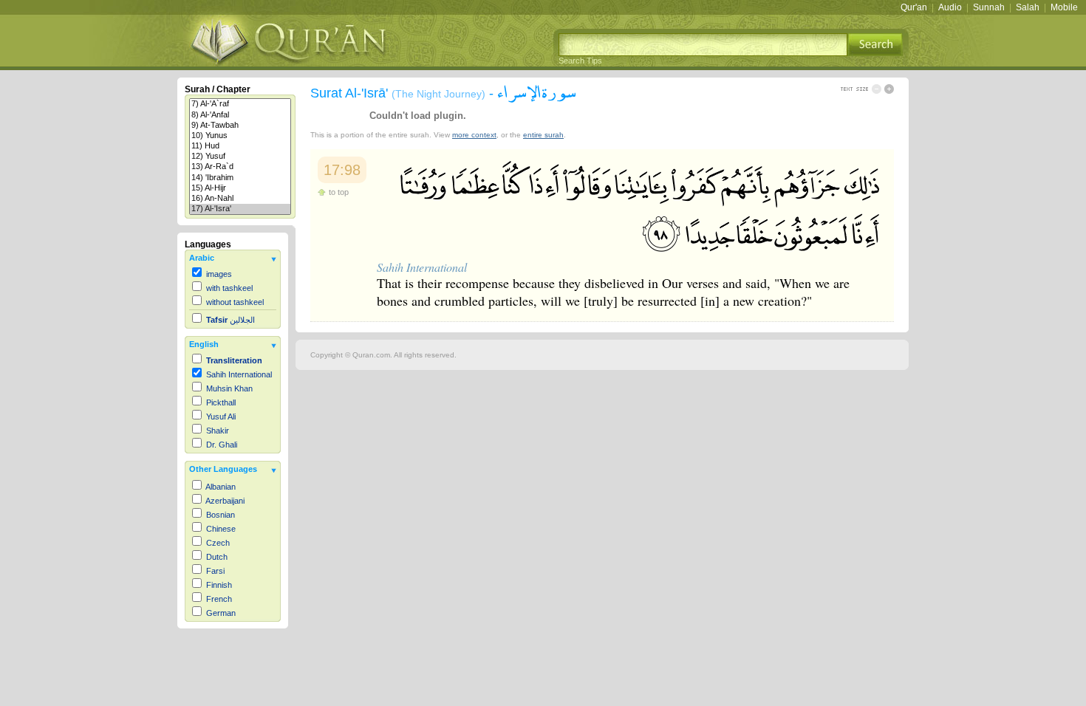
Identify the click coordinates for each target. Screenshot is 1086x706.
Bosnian (220, 514)
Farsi (215, 570)
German (221, 613)
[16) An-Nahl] (240, 198)
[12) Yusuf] (240, 156)
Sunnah (989, 7)
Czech (218, 542)
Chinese (221, 528)
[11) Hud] (240, 146)
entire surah (543, 135)
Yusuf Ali (221, 416)
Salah (1027, 7)
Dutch (217, 556)
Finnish (219, 584)
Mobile (1064, 7)
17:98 (342, 170)
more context (474, 135)
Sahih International (239, 374)
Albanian (220, 486)
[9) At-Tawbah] (240, 125)
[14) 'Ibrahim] (240, 178)
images (219, 274)
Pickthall (221, 402)
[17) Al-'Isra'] (240, 209)
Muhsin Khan (229, 388)
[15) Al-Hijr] (240, 188)
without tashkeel (235, 302)
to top (339, 192)
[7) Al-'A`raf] (240, 104)
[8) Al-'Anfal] (240, 115)
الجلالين (230, 319)
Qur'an (914, 7)
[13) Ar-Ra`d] (240, 167)
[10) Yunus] (240, 136)
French (219, 598)
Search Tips (580, 60)
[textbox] (703, 44)
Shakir (217, 430)
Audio (950, 7)
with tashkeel (229, 288)
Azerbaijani (225, 500)
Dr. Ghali (221, 444)
